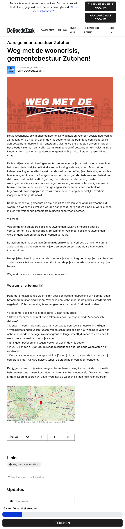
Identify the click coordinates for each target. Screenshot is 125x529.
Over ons (73, 30)
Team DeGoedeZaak (29, 70)
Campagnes (47, 30)
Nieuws (62, 30)
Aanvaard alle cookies (100, 17)
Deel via (14, 437)
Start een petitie (91, 30)
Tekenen (62, 523)
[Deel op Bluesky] (27, 437)
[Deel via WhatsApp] (41, 437)
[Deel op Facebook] (54, 437)
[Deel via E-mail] (68, 437)
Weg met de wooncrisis (25, 464)
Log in (112, 30)
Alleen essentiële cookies (101, 6)
